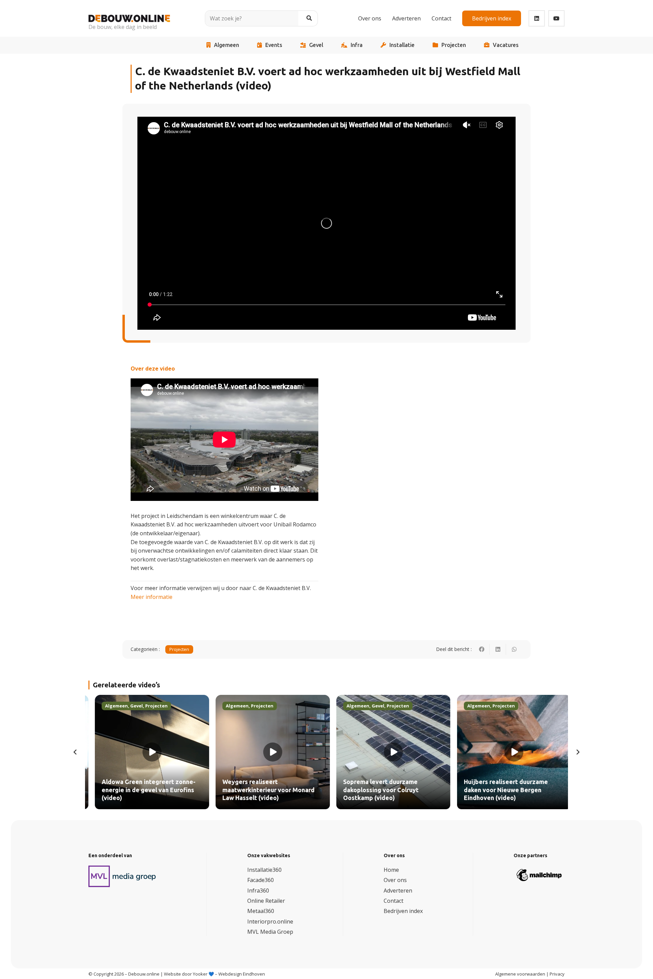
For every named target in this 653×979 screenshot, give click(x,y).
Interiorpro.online (270, 921)
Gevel (316, 45)
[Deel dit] (481, 649)
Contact (393, 900)
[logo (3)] (122, 876)
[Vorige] (75, 752)
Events (273, 45)
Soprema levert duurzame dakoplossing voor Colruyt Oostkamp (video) (374, 790)
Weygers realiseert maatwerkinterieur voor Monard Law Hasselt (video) (262, 790)
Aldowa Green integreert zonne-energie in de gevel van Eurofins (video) (142, 790)
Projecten (453, 45)
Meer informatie (151, 597)
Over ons (395, 880)
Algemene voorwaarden (520, 974)
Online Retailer (266, 900)
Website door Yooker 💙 (189, 974)
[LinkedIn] (537, 18)
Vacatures (506, 45)
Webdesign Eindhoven (241, 974)
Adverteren (398, 890)
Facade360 (260, 880)
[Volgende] (577, 752)
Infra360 (258, 890)
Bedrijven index (403, 911)
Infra (357, 45)
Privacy (557, 974)
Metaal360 (260, 911)
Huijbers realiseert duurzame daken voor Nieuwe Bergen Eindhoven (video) (499, 790)
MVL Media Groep (270, 931)
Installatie (402, 45)
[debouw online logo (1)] (129, 13)
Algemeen (226, 45)
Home (391, 870)
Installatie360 (264, 870)
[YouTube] (556, 18)
